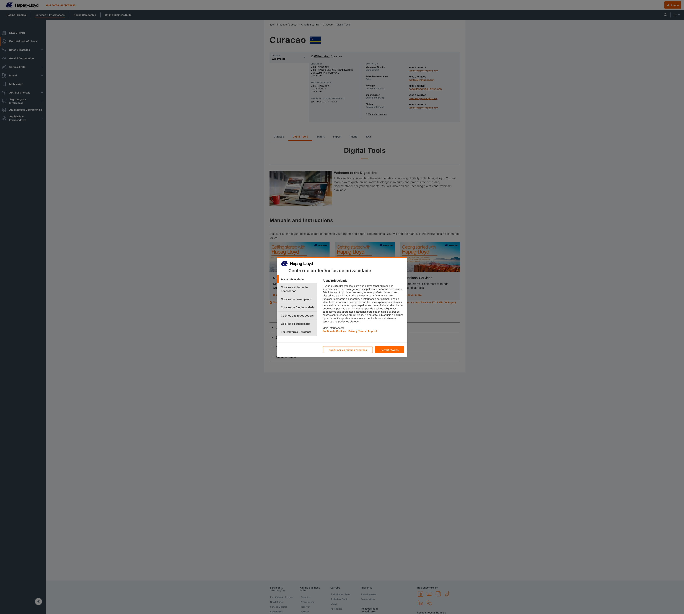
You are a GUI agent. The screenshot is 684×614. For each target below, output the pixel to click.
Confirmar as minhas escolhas (348, 349)
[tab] (297, 279)
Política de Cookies (334, 331)
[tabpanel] (363, 307)
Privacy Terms (357, 331)
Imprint (372, 331)
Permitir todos (390, 349)
